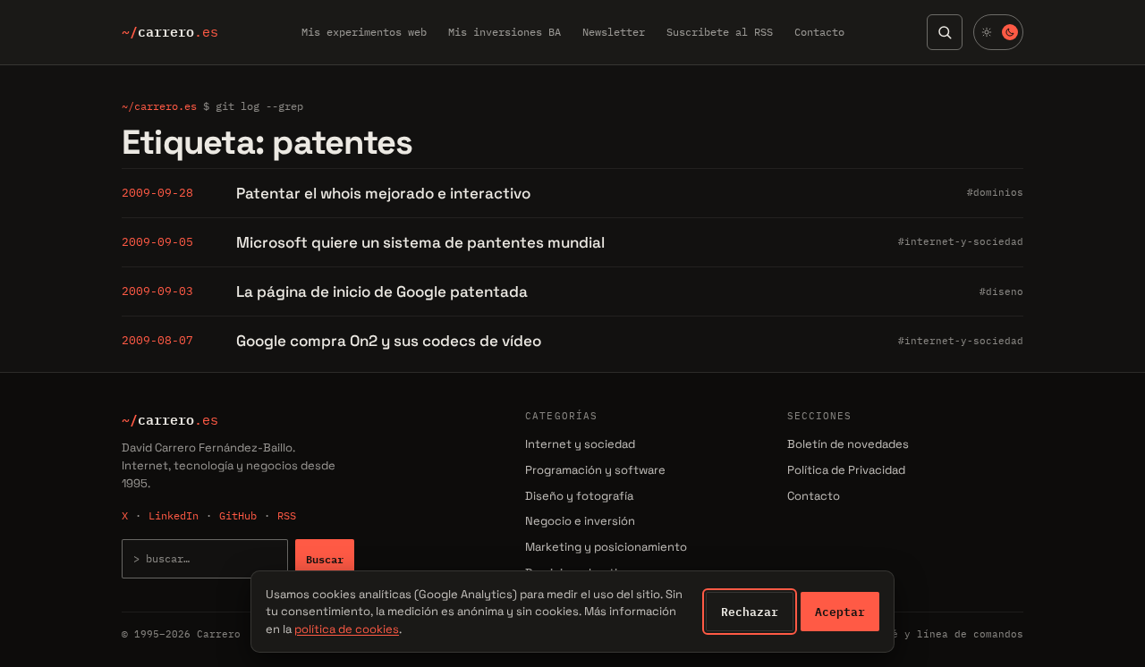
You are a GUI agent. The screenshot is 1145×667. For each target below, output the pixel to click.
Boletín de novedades (848, 444)
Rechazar (749, 611)
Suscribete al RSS (719, 31)
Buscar (325, 559)
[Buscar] (945, 32)
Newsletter (613, 31)
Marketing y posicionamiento (606, 546)
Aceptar (840, 611)
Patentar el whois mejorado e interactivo (383, 193)
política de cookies (346, 629)
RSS (286, 515)
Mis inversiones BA (504, 31)
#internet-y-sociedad (960, 241)
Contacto (819, 31)
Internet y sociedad (580, 444)
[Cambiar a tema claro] (998, 32)
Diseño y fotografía (579, 495)
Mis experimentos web (364, 31)
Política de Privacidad (846, 469)
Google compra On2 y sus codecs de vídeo (388, 340)
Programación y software (595, 469)
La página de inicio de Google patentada (382, 291)
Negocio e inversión (580, 520)
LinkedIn (173, 515)
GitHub (238, 515)
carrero (170, 32)
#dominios (995, 192)
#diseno (1001, 291)
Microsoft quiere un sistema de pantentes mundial (420, 242)
